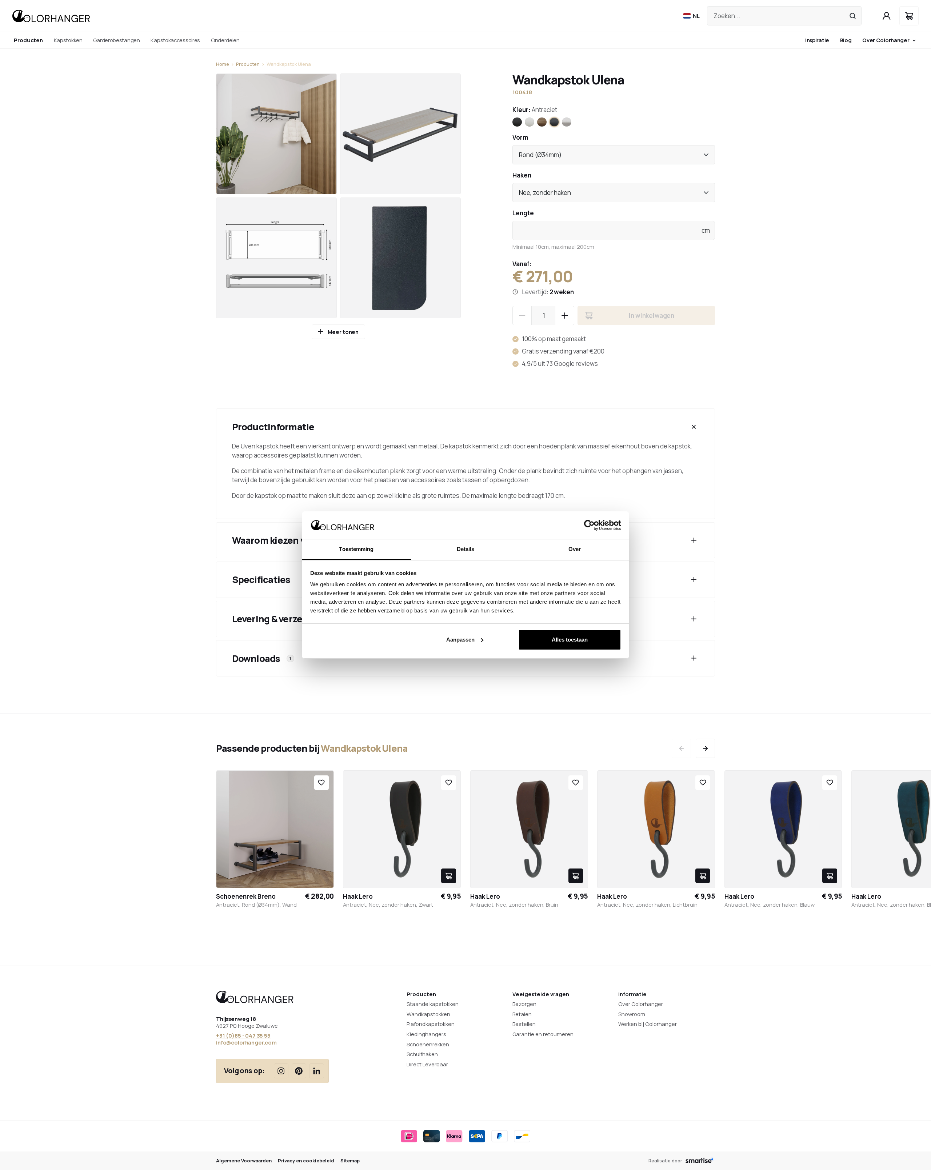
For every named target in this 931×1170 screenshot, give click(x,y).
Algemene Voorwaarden (244, 1161)
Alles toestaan (570, 639)
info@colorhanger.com (246, 1042)
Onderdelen (225, 40)
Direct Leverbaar (427, 1064)
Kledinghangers (426, 1034)
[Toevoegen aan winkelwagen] (448, 875)
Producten (248, 64)
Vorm (520, 137)
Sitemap (350, 1161)
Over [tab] (574, 549)
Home (222, 64)
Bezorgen (524, 1003)
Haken (521, 175)
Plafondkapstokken (431, 1023)
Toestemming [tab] (356, 549)
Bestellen (524, 1023)
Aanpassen (460, 639)
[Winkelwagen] (909, 15)
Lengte (523, 213)
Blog (846, 40)
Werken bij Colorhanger (647, 1023)
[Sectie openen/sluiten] (693, 426)
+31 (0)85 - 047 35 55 (243, 1035)
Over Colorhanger (885, 40)
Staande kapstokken (433, 1003)
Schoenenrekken (428, 1044)
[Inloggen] (886, 15)
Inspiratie (817, 40)
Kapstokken (68, 40)
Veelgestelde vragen (540, 994)
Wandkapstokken (428, 1014)
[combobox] (613, 154)
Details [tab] (466, 549)
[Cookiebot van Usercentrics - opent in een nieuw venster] (589, 525)
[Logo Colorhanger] (51, 16)
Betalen (522, 1014)
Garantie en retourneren (543, 1034)
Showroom (631, 1014)
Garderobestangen (116, 40)
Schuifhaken (422, 1054)
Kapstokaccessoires (175, 40)
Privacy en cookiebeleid (306, 1161)
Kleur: (534, 109)
